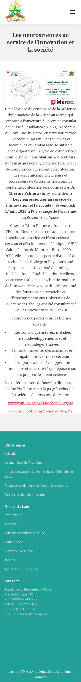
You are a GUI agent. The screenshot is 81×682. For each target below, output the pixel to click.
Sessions (10, 524)
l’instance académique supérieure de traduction (36, 486)
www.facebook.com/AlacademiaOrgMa (40, 411)
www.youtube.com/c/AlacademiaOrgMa (40, 403)
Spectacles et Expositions (22, 569)
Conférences (13, 542)
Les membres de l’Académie (23, 463)
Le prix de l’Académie (18, 551)
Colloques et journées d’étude (24, 533)
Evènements (13, 515)
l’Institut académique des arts (24, 495)
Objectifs (10, 454)
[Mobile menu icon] (72, 12)
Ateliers (9, 560)
